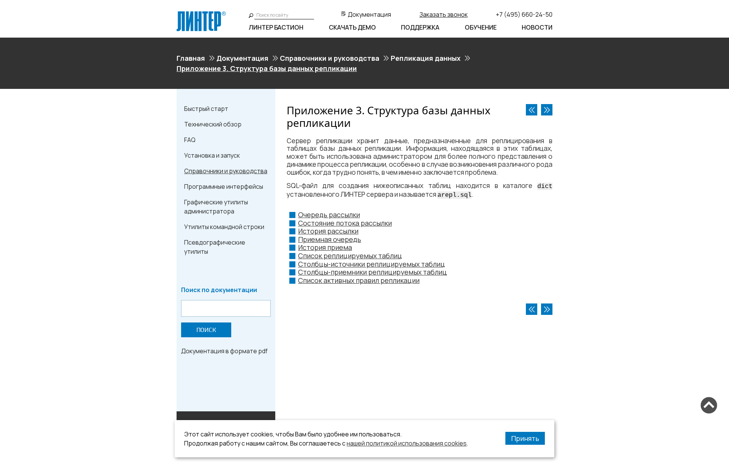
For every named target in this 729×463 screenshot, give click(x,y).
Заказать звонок (444, 14)
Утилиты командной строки (224, 227)
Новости (537, 27)
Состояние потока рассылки (345, 223)
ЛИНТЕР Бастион (276, 27)
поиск (206, 329)
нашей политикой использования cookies (407, 443)
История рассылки (328, 230)
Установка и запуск (212, 155)
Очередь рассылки (329, 214)
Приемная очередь (329, 239)
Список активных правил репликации (359, 280)
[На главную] (201, 14)
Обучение (481, 27)
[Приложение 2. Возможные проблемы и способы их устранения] (531, 109)
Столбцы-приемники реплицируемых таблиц (372, 272)
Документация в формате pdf (224, 351)
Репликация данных (426, 58)
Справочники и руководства (329, 58)
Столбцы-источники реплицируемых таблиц (371, 264)
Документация (369, 14)
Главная (191, 58)
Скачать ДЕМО (352, 27)
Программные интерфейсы (223, 186)
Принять (525, 438)
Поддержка (420, 27)
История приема (325, 247)
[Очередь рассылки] (546, 109)
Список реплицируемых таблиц (350, 255)
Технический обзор (212, 124)
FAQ (190, 140)
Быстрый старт (206, 108)
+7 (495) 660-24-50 (524, 14)
